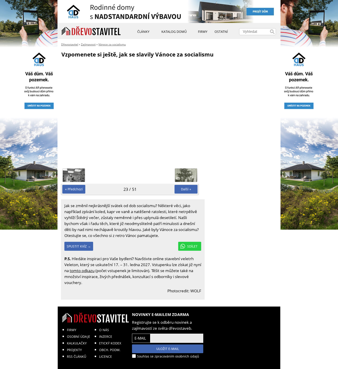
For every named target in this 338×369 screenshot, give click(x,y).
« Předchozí (74, 189)
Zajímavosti (88, 44)
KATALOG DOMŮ (174, 31)
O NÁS (104, 330)
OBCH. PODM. (109, 350)
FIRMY (71, 330)
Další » (186, 189)
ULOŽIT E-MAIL (167, 348)
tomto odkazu (82, 270)
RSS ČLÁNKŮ (76, 356)
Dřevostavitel (69, 44)
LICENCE (105, 356)
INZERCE (105, 336)
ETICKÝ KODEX (110, 343)
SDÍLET (192, 246)
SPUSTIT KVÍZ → (79, 246)
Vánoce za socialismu (112, 44)
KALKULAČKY (77, 343)
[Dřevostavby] (91, 31)
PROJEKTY (74, 350)
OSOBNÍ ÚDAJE (78, 336)
